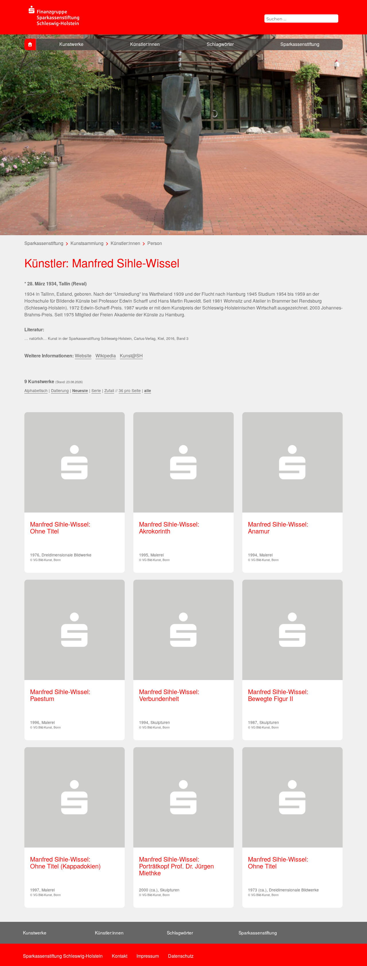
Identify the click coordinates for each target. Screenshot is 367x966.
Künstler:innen (145, 44)
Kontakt (119, 956)
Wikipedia (105, 355)
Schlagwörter (220, 44)
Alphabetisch (36, 390)
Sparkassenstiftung (299, 44)
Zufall (109, 390)
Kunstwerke (71, 44)
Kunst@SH (131, 355)
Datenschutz (181, 956)
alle (147, 390)
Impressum (147, 956)
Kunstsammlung (87, 243)
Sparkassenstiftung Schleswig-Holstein (63, 956)
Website (83, 355)
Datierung (60, 390)
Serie (96, 390)
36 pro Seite (130, 390)
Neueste (80, 390)
